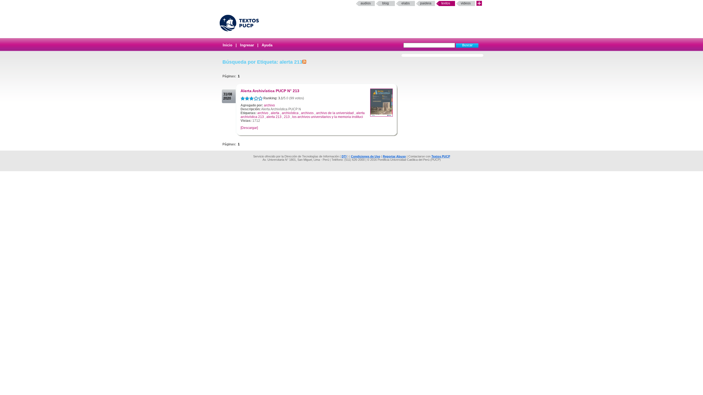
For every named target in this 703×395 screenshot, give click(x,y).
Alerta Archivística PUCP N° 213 (270, 91)
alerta (275, 113)
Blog (385, 3)
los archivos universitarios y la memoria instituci (327, 117)
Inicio (227, 45)
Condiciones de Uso (365, 156)
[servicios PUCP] (479, 3)
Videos (466, 3)
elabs (405, 3)
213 (287, 117)
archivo (269, 105)
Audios (366, 3)
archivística (290, 113)
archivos (307, 113)
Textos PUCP (440, 156)
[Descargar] (249, 128)
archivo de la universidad (335, 113)
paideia (425, 3)
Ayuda (267, 45)
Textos (445, 3)
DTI (344, 156)
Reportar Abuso (394, 156)
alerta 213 (273, 117)
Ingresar (247, 45)
